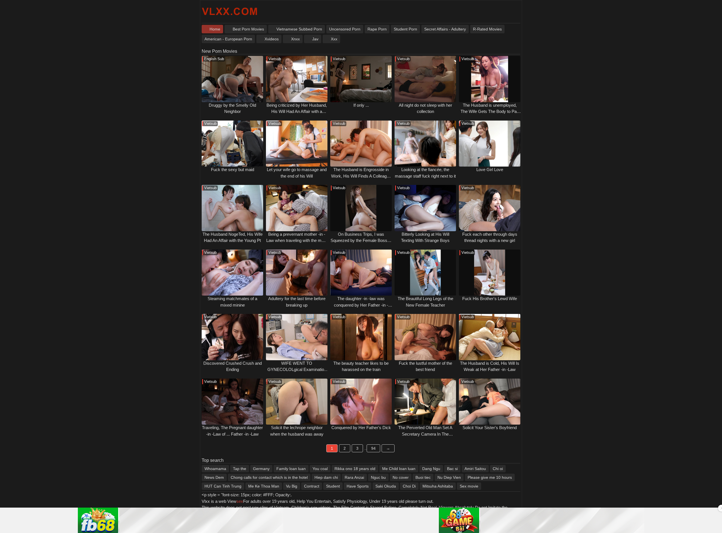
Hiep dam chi (326, 477)
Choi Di (409, 486)
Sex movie (469, 486)
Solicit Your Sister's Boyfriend (490, 427)
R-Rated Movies (487, 29)
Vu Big (291, 486)
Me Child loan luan (398, 468)
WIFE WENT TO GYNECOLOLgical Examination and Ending (296, 369)
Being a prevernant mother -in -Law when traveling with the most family (296, 240)
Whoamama (215, 468)
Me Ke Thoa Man (263, 486)
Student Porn (405, 29)
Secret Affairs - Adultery (445, 29)
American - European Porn (228, 39)
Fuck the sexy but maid (232, 169)
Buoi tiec (423, 477)
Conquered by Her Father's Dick (361, 427)
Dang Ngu (431, 468)
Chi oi (498, 468)
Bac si (452, 468)
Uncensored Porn (344, 29)
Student (333, 486)
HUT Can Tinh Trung (222, 486)
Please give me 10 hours (490, 477)
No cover (401, 477)
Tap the (239, 468)
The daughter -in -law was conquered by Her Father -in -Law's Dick (361, 305)
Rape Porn (377, 29)
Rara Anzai (354, 477)
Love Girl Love (489, 169)
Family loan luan (291, 468)
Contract (311, 486)
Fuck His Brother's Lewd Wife (489, 298)
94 (373, 448)
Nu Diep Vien (449, 477)
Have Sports (358, 486)
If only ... (361, 105)
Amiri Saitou (475, 468)
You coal (320, 468)
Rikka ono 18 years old (354, 468)
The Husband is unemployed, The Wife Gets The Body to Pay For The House (490, 111)
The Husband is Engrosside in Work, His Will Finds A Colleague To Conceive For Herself (361, 176)
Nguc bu (378, 477)
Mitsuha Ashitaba (437, 486)
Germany (261, 468)
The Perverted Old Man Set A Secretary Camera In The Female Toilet (425, 434)
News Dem (214, 477)
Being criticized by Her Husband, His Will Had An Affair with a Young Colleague (297, 111)
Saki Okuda (385, 486)
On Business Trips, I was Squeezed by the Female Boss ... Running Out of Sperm (361, 240)
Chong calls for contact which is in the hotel (269, 477)
